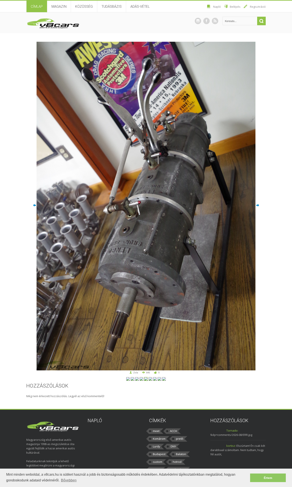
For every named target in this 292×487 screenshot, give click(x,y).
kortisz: (231, 446)
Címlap (37, 6)
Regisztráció (258, 7)
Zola (135, 372)
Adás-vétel (140, 6)
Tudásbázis (112, 6)
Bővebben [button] (69, 480)
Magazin (59, 6)
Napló (217, 7)
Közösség (84, 6)
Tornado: (232, 430)
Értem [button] (268, 478)
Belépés (235, 7)
